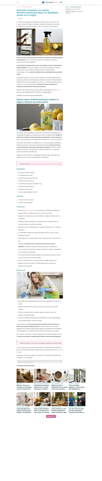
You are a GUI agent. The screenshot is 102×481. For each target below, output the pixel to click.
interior (58, 349)
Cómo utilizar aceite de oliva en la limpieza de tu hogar (46, 164)
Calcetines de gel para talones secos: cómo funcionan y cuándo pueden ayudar (41, 387)
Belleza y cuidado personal (41, 383)
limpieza (56, 90)
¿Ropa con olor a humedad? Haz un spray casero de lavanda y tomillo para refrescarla (59, 387)
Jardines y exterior (74, 383)
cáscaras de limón (30, 210)
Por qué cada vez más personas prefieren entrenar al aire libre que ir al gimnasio (77, 410)
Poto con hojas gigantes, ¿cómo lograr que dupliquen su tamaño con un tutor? (77, 387)
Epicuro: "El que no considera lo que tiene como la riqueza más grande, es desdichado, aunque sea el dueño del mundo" (25, 387)
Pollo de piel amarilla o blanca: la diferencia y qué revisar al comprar (41, 410)
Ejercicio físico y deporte (75, 407)
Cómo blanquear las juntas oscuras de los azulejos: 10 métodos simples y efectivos (24, 410)
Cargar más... (51, 416)
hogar (49, 139)
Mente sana (20, 383)
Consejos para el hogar (27, 6)
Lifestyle (18, 6)
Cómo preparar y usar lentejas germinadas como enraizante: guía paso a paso (58, 410)
